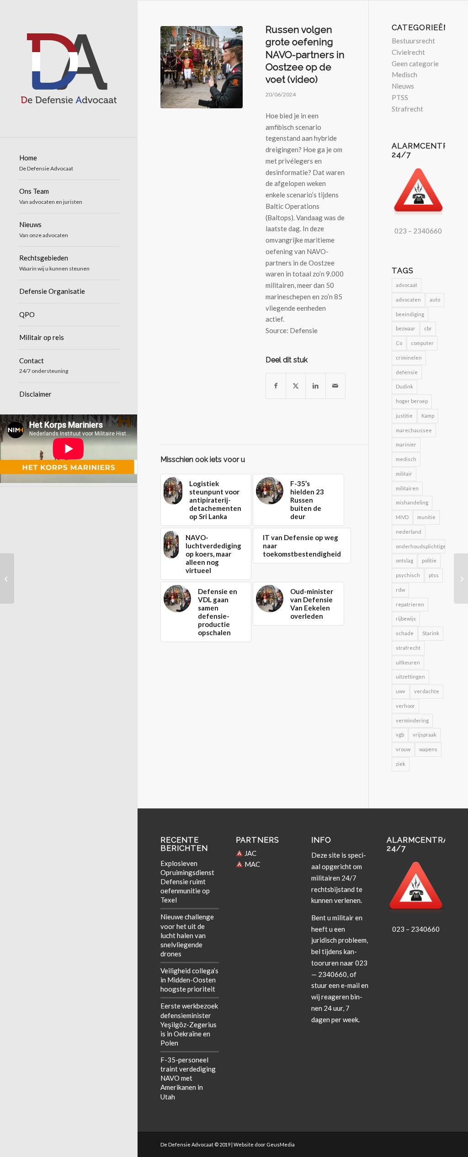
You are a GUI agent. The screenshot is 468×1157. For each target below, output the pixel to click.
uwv (400, 691)
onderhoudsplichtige (420, 546)
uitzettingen (410, 676)
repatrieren (410, 604)
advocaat (406, 285)
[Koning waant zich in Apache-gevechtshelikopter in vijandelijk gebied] (7, 578)
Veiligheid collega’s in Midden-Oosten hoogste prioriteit (189, 979)
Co (399, 343)
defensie (407, 372)
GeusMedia (280, 1144)
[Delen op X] (295, 385)
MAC (251, 864)
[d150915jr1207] (201, 67)
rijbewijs (406, 618)
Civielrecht (408, 52)
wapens (428, 749)
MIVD (402, 517)
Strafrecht (407, 109)
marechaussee (414, 430)
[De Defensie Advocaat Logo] (68, 68)
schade (405, 633)
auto (435, 300)
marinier (406, 444)
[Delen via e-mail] (335, 385)
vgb (400, 735)
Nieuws (403, 86)
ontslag (404, 560)
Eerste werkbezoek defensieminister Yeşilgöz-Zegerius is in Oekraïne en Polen (189, 1024)
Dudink (404, 386)
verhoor (405, 706)
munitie (426, 517)
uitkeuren (408, 662)
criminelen (409, 358)
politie (429, 560)
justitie (404, 416)
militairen (407, 488)
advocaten (408, 300)
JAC (249, 853)
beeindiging (410, 314)
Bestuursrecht (413, 41)
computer (422, 343)
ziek (400, 764)
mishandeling (412, 502)
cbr (428, 328)
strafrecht (408, 648)
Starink (430, 633)
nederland (408, 532)
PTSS (400, 97)
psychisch (408, 575)
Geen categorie (415, 63)
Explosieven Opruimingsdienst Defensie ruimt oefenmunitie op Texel (187, 881)
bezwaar (405, 328)
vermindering (412, 720)
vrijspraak (424, 735)
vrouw (403, 749)
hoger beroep (412, 401)
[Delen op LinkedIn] (315, 385)
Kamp (427, 416)
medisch (406, 459)
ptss (434, 575)
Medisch (404, 74)
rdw (400, 590)
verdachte (426, 691)
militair (404, 474)
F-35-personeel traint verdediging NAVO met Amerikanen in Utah (188, 1078)
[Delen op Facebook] (276, 385)
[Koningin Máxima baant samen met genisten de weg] (461, 578)
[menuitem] (68, 163)
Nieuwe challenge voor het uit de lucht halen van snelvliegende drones (187, 935)
